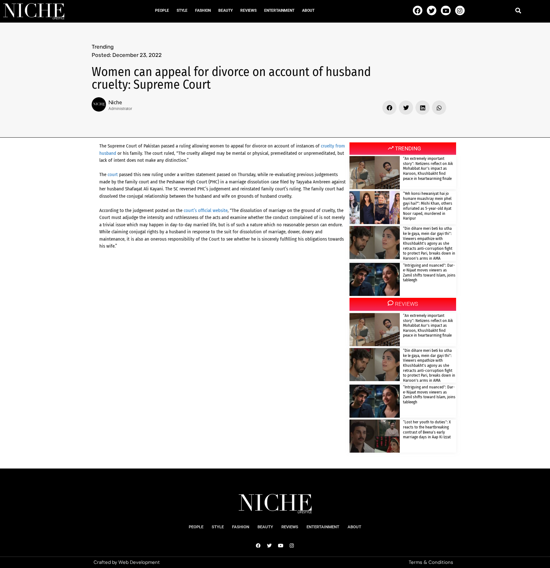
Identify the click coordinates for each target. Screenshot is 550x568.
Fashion (203, 10)
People (162, 10)
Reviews (248, 10)
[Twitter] (431, 10)
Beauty (225, 10)
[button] (518, 10)
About (308, 10)
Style (182, 10)
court (113, 174)
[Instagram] (460, 10)
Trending (103, 47)
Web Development (139, 562)
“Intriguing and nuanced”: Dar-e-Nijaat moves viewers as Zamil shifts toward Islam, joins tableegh (429, 273)
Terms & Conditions (431, 562)
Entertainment (279, 10)
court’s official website (206, 210)
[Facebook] (417, 10)
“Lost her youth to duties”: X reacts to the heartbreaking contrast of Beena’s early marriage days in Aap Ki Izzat (427, 429)
